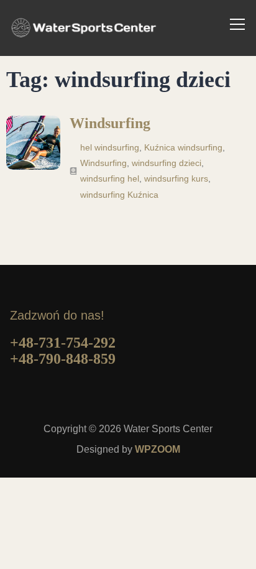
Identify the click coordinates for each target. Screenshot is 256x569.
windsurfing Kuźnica (119, 195)
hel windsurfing (109, 147)
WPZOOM (157, 449)
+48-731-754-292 (63, 343)
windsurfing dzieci (166, 163)
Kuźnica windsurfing (183, 147)
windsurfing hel (109, 178)
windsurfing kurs (176, 178)
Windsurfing (110, 123)
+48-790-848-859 (63, 359)
